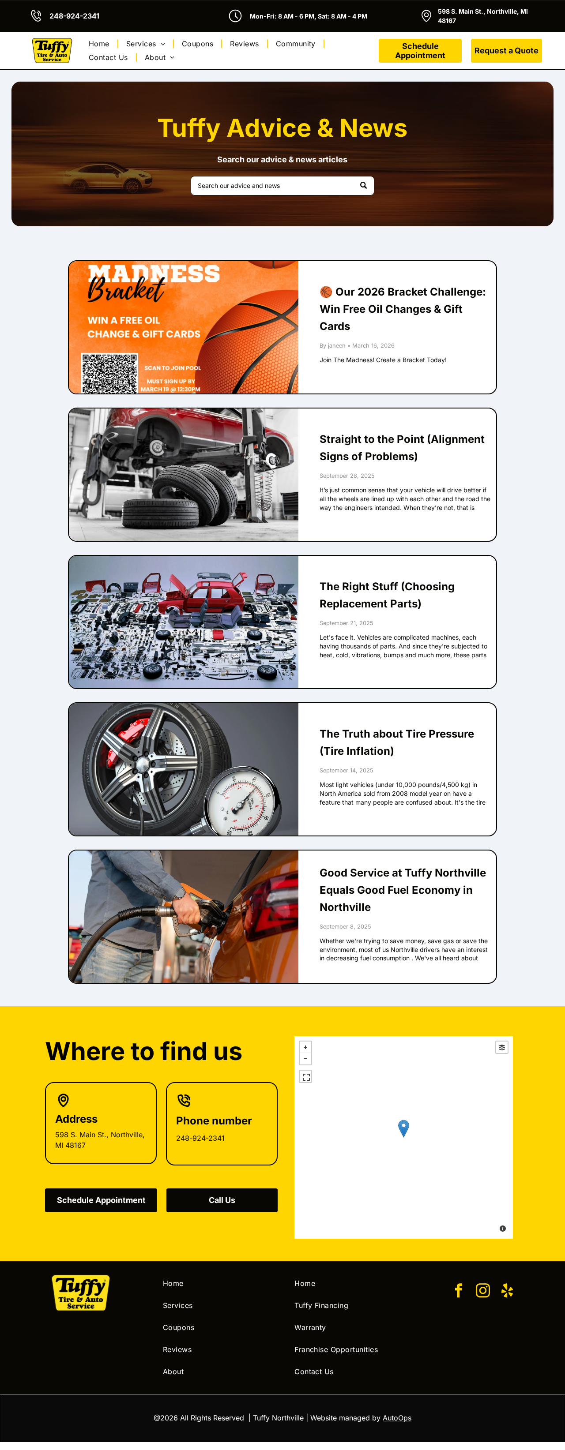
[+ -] (403, 1137)
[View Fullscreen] (305, 1076)
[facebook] (459, 1291)
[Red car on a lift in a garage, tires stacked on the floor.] (183, 474)
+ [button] (305, 1047)
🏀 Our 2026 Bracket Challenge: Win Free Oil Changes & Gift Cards (403, 309)
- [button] (305, 1058)
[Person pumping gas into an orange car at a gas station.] (183, 917)
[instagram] (483, 1291)
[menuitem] (100, 43)
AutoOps (397, 1417)
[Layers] (502, 1047)
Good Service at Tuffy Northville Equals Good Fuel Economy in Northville (403, 890)
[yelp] (507, 1291)
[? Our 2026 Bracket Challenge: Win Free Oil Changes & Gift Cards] (183, 327)
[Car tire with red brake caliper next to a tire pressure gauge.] (183, 769)
